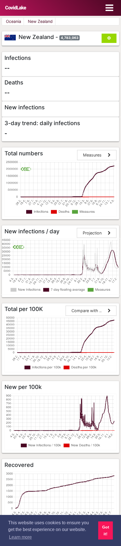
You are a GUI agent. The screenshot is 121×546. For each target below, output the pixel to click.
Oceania (13, 21)
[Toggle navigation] (109, 8)
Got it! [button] (105, 530)
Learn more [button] (20, 537)
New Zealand (40, 21)
